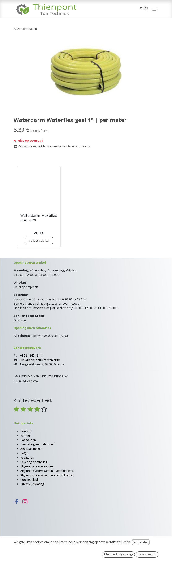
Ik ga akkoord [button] (147, 554)
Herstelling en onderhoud (37, 444)
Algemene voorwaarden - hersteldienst (46, 475)
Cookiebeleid (29, 480)
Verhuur (25, 435)
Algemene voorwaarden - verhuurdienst (47, 471)
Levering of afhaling (33, 462)
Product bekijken (38, 240)
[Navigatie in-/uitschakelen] (154, 9)
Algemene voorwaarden (36, 466)
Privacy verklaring (32, 484)
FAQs (24, 453)
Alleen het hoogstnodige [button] (118, 554)
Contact (25, 431)
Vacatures (27, 458)
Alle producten (27, 29)
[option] (86, 207)
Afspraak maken (31, 449)
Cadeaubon (28, 440)
